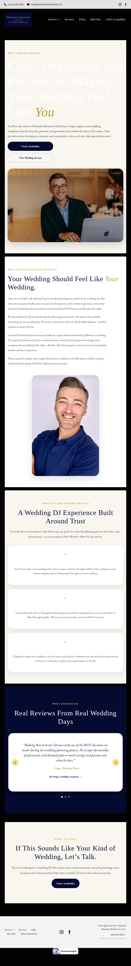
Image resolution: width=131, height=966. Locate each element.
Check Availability (30, 146)
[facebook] (125, 4)
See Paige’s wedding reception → (65, 776)
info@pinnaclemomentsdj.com (112, 938)
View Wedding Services (30, 157)
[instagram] (120, 4)
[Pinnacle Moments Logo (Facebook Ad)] (18, 14)
